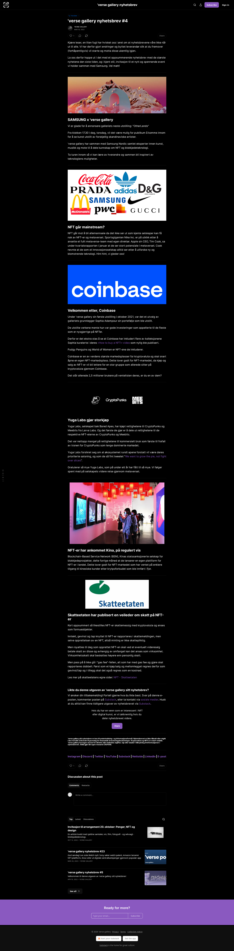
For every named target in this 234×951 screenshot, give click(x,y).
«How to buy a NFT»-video (114, 342)
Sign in (225, 5)
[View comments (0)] (80, 35)
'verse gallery (80, 27)
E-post (162, 756)
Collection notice (134, 931)
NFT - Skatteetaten (125, 677)
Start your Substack (110, 938)
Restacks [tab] (86, 785)
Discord (87, 756)
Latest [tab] (78, 819)
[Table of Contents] (3, 475)
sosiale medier (149, 699)
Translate (74, 16)
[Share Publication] (200, 5)
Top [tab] (70, 819)
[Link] (64, 120)
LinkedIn (150, 756)
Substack (110, 699)
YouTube (110, 756)
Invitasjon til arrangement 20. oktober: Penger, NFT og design (101, 828)
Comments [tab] (74, 785)
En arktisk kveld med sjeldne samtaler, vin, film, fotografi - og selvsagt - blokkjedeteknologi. (101, 835)
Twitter (98, 756)
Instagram (74, 756)
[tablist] (79, 785)
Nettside (137, 756)
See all (73, 891)
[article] (117, 835)
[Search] (194, 5)
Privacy (115, 931)
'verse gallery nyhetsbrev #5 (85, 872)
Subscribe (212, 5)
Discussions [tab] (88, 819)
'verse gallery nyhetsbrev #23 (86, 851)
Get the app (130, 938)
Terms (123, 931)
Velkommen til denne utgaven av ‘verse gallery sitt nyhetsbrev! (97, 876)
